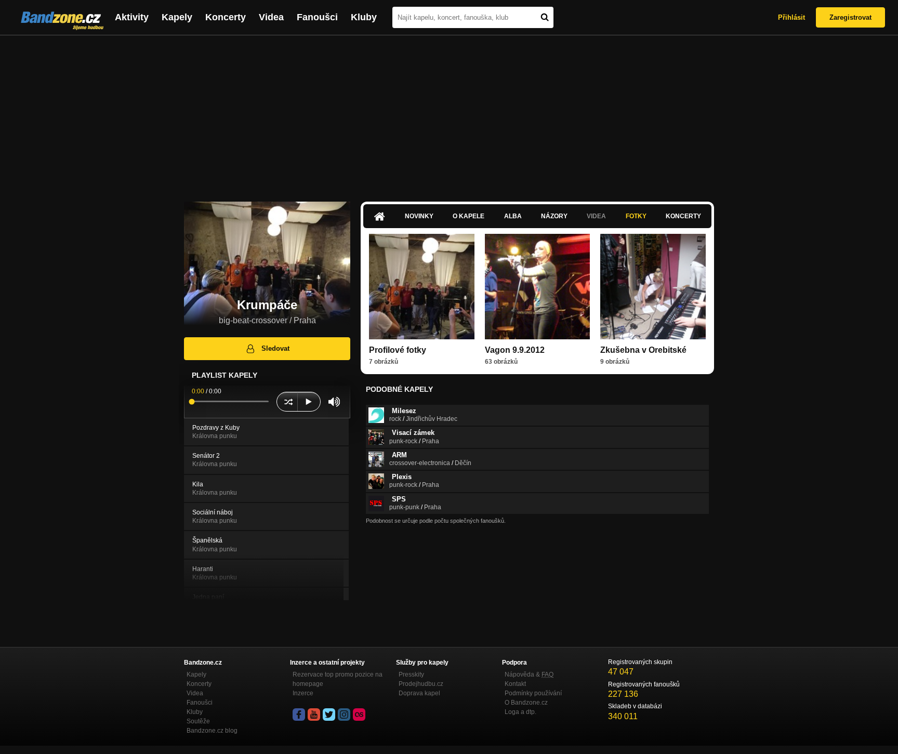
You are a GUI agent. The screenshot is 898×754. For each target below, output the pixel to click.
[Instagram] (344, 714)
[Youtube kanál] (314, 714)
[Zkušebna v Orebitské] (653, 286)
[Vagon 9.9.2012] (537, 286)
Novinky (419, 216)
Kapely (177, 17)
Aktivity (132, 17)
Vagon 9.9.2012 (515, 350)
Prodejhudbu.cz (421, 683)
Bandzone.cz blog (212, 730)
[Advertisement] (449, 113)
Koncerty (225, 17)
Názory (554, 216)
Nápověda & (529, 674)
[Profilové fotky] (421, 286)
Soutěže (198, 721)
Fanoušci (317, 17)
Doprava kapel (419, 693)
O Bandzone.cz (526, 702)
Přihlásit (791, 17)
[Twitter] (329, 714)
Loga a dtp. (520, 712)
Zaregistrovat (850, 17)
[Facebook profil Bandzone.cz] (299, 714)
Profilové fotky (397, 350)
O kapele (468, 216)
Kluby (364, 17)
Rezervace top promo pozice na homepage (337, 679)
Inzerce (303, 693)
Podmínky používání (533, 693)
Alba (513, 216)
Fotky (636, 216)
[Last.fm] (359, 714)
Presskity (411, 674)
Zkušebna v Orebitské (643, 350)
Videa (271, 17)
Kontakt (515, 683)
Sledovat (275, 348)
